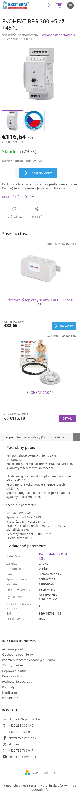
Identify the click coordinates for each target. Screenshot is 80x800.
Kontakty (8, 687)
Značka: (19, 39)
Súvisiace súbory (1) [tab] (30, 437)
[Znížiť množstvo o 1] (17, 175)
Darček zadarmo (13, 676)
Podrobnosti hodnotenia (58, 35)
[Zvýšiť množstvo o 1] (17, 170)
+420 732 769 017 (21, 732)
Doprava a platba (14, 671)
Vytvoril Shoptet (44, 773)
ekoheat (14, 744)
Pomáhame (10, 698)
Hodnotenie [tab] (56, 437)
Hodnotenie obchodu (17, 681)
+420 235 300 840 (21, 725)
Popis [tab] (9, 437)
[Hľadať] (48, 5)
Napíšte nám (11, 692)
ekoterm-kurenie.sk (22, 738)
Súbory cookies (12, 665)
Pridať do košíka (41, 173)
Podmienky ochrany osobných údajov (28, 660)
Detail (67, 418)
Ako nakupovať (12, 649)
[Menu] (70, 5)
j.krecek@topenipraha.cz (26, 719)
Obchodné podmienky (18, 654)
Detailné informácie (16, 197)
